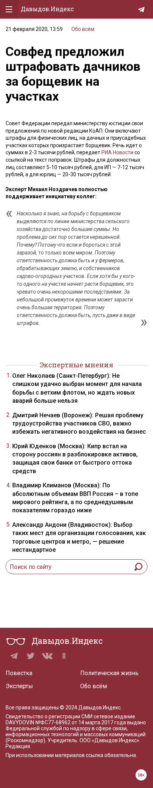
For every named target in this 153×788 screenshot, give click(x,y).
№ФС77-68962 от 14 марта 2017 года (80, 722)
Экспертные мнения (76, 364)
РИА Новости (117, 152)
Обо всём (82, 29)
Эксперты (19, 686)
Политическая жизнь (109, 673)
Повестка (19, 673)
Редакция (18, 746)
